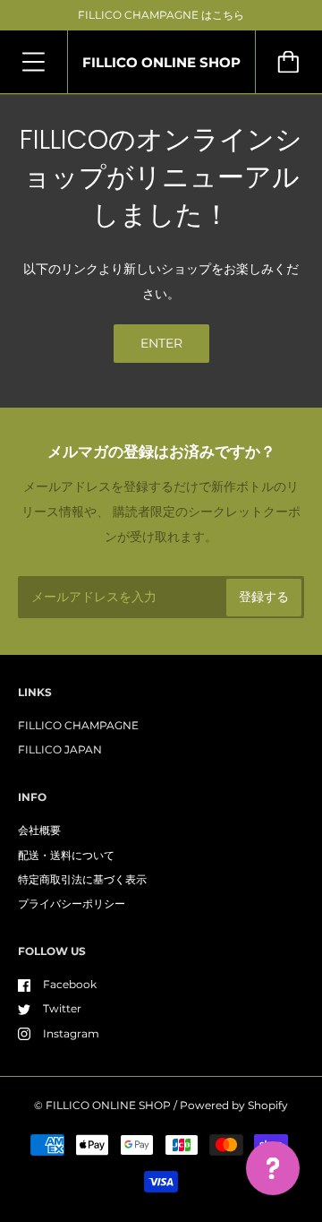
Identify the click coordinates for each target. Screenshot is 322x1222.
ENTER (161, 343)
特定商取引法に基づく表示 (82, 879)
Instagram (71, 1033)
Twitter (62, 1008)
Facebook (70, 984)
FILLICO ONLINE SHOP (108, 1105)
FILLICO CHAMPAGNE (78, 725)
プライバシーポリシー (71, 903)
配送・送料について (66, 855)
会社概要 (39, 830)
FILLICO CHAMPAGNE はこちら (161, 15)
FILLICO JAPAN (60, 749)
